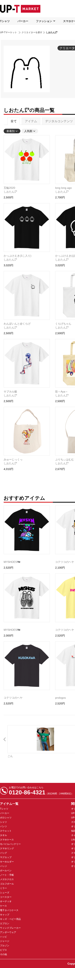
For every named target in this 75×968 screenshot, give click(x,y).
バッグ (3, 853)
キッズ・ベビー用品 (10, 919)
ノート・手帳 (7, 875)
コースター (6, 897)
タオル (3, 835)
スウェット (6, 830)
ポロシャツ (6, 817)
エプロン (4, 923)
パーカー (23, 21)
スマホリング (7, 848)
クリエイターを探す (32, 32)
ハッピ (3, 936)
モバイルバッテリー (10, 844)
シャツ (3, 822)
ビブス (3, 950)
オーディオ (6, 901)
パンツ (3, 826)
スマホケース (7, 839)
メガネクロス (7, 879)
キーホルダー (7, 861)
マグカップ (6, 857)
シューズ (4, 892)
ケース (3, 906)
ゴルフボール (7, 883)
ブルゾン (4, 945)
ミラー (3, 888)
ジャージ (4, 941)
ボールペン (6, 870)
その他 (3, 954)
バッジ (3, 866)
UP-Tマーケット (8, 32)
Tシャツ (5, 21)
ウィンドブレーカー (10, 928)
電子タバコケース (9, 910)
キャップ (4, 914)
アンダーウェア (8, 932)
